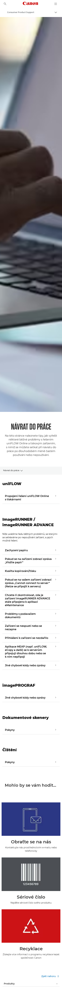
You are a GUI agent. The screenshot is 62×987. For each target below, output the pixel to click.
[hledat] (5, 3)
